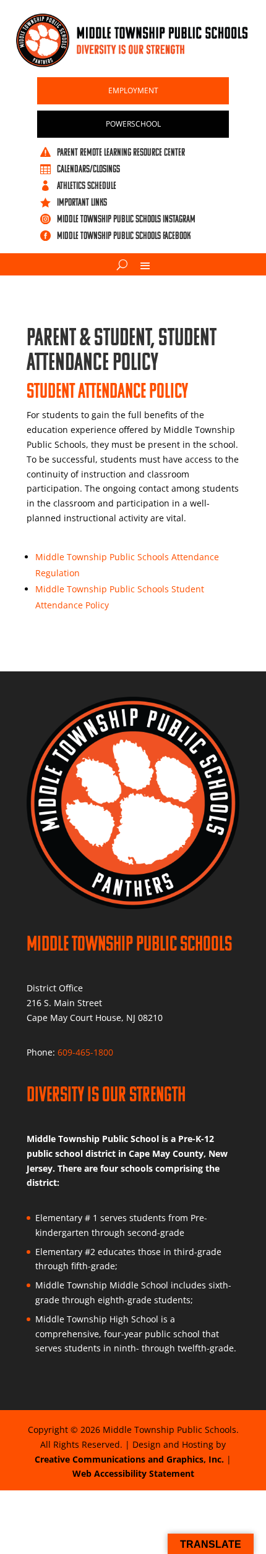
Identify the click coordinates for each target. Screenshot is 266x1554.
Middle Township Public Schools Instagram (126, 218)
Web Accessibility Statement (133, 1473)
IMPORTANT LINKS (82, 202)
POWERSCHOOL (133, 124)
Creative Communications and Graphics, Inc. (129, 1459)
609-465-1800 (85, 1052)
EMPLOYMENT (133, 90)
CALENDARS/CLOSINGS (88, 168)
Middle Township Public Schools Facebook (124, 235)
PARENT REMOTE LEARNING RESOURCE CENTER (121, 152)
